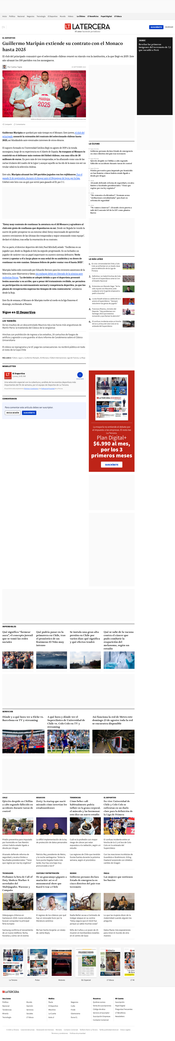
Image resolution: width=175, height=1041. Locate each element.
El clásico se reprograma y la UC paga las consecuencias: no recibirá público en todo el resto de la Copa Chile (43, 348)
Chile (4, 797)
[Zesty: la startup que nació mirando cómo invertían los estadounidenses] (51, 826)
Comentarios (20, 124)
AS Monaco (44, 358)
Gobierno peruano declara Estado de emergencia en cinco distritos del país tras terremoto (111, 152)
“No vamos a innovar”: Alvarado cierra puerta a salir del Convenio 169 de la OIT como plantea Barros (111, 210)
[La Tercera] (13, 976)
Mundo (63, 16)
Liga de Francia (73, 358)
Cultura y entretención (47, 873)
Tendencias (75, 797)
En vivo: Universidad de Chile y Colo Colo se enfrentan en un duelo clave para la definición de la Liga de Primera (106, 267)
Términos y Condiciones (31, 388)
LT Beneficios (93, 16)
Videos (70, 16)
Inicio (4, 16)
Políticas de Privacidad (48, 388)
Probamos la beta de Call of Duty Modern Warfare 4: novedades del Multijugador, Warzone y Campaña (17, 884)
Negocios (30, 16)
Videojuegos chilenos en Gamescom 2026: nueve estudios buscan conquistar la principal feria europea (17, 919)
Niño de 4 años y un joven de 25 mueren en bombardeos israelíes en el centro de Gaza (84, 933)
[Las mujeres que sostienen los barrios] (119, 901)
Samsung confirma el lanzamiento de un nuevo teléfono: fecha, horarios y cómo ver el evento (17, 933)
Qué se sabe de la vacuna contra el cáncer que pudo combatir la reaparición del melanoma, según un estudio (119, 640)
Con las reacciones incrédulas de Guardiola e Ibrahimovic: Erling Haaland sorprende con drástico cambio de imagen (118, 858)
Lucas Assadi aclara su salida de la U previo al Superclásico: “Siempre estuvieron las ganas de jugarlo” (106, 301)
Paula (106, 873)
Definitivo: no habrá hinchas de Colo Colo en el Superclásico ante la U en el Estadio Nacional (106, 278)
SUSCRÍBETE (111, 464)
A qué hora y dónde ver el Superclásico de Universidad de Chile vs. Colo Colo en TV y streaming (66, 722)
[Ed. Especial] (86, 976)
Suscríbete (29, 412)
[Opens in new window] (61, 976)
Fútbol (14, 358)
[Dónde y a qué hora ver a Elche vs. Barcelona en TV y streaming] (23, 741)
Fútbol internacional (58, 358)
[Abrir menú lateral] (4, 27)
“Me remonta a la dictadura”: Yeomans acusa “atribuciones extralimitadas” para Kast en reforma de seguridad (110, 198)
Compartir (8, 124)
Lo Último (81, 16)
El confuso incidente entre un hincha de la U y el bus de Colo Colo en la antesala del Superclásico (106, 323)
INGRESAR (169, 27)
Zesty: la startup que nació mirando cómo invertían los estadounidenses (51, 804)
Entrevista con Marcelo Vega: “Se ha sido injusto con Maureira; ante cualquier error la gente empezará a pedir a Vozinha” (106, 290)
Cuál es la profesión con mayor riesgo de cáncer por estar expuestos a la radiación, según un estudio (85, 843)
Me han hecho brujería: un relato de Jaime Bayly (50, 931)
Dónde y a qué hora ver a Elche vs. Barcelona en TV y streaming (23, 719)
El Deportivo (53, 16)
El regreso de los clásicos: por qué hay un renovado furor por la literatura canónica (51, 918)
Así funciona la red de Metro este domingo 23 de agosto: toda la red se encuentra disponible (112, 720)
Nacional (21, 16)
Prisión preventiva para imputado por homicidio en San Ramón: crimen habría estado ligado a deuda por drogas (111, 173)
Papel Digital (106, 16)
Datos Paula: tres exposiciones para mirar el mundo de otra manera (117, 933)
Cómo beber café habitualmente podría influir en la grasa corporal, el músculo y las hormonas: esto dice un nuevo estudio (85, 808)
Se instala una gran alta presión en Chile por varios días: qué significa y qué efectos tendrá (85, 637)
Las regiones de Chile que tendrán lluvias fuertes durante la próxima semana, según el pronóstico (85, 857)
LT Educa (118, 16)
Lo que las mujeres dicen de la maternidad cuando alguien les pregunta (118, 918)
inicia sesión (12, 413)
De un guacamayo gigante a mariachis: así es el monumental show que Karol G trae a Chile (51, 882)
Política (12, 16)
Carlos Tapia (16, 67)
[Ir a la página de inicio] (87, 27)
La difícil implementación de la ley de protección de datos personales (51, 841)
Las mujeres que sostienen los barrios (118, 879)
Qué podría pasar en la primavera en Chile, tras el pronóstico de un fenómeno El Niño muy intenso (50, 639)
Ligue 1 (21, 358)
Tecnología (41, 16)
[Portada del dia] (111, 419)
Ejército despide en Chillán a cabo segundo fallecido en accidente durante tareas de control (111, 162)
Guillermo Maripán (31, 358)
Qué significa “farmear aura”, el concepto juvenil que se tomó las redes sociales (17, 637)
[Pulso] (37, 976)
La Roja (82, 358)
